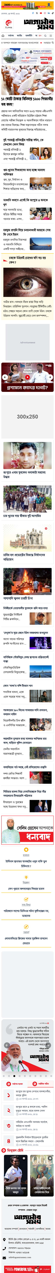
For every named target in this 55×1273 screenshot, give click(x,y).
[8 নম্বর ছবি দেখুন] (41, 1076)
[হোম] (3, 35)
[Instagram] (45, 13)
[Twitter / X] (37, 13)
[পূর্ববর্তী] (5, 377)
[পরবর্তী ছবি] (48, 1045)
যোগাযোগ (23, 1229)
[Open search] (46, 35)
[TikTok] (53, 13)
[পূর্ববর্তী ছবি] (7, 1045)
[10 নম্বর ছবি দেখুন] (51, 1076)
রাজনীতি (29, 35)
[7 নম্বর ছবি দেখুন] (35, 1076)
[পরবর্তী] (50, 377)
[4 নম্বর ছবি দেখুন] (20, 1076)
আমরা (48, 1229)
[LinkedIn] (49, 13)
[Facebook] (33, 13)
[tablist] (27, 1084)
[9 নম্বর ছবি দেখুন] (46, 1076)
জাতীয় (19, 35)
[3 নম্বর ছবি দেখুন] (14, 1076)
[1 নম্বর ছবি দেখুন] (4, 1076)
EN (40, 36)
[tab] (14, 1084)
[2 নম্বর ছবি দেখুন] (9, 1076)
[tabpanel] (27, 1117)
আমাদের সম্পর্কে (11, 1229)
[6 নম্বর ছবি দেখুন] (30, 1076)
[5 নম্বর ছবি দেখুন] (25, 1076)
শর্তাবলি (31, 1229)
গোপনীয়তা (40, 1229)
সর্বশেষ (11, 35)
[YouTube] (41, 13)
